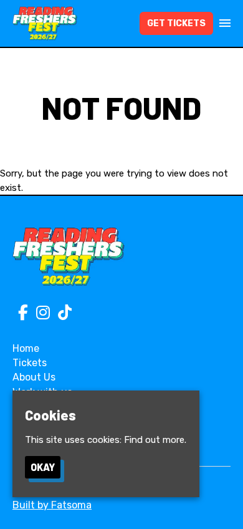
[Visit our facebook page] (20, 315)
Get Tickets (176, 23)
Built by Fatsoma (52, 505)
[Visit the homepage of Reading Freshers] (44, 23)
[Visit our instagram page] (40, 315)
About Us (33, 377)
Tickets (29, 363)
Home (25, 348)
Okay (43, 467)
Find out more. (155, 439)
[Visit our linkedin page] (62, 315)
